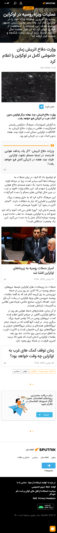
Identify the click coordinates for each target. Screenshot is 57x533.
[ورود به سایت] (21, 3)
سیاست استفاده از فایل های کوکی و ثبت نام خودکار (36, 492)
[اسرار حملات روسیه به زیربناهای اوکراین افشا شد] (28, 245)
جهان (25, 371)
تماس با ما (22, 482)
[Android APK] (46, 507)
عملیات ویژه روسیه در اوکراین (42, 371)
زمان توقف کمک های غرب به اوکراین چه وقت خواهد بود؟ (31, 353)
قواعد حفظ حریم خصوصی (44, 487)
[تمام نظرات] (53, 529)
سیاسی (17, 371)
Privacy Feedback (47, 498)
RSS (35, 498)
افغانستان (45, 457)
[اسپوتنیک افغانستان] (49, 5)
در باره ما (52, 483)
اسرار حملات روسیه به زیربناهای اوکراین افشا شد (33, 270)
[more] (5, 169)
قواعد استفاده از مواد (37, 483)
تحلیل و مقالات (23, 457)
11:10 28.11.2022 (48, 68)
